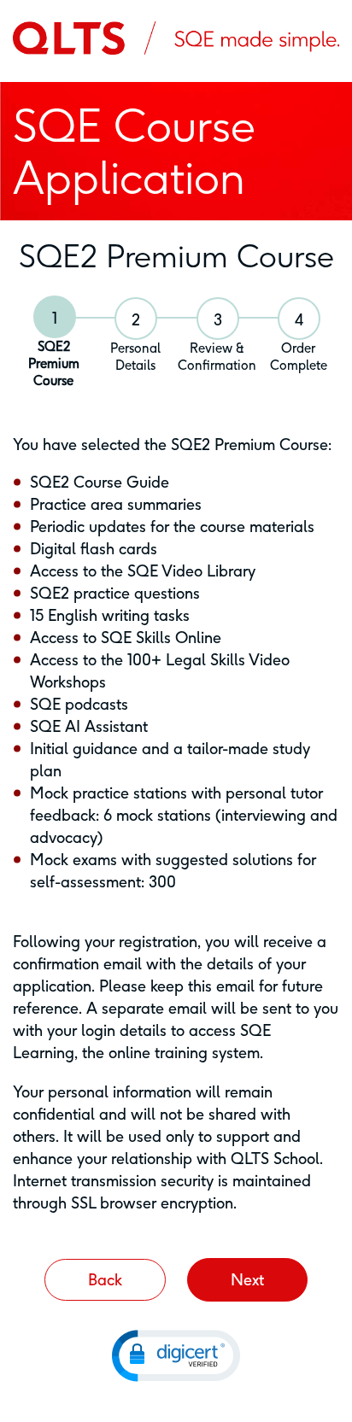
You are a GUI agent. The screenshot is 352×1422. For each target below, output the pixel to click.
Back (105, 1280)
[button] (176, 1355)
